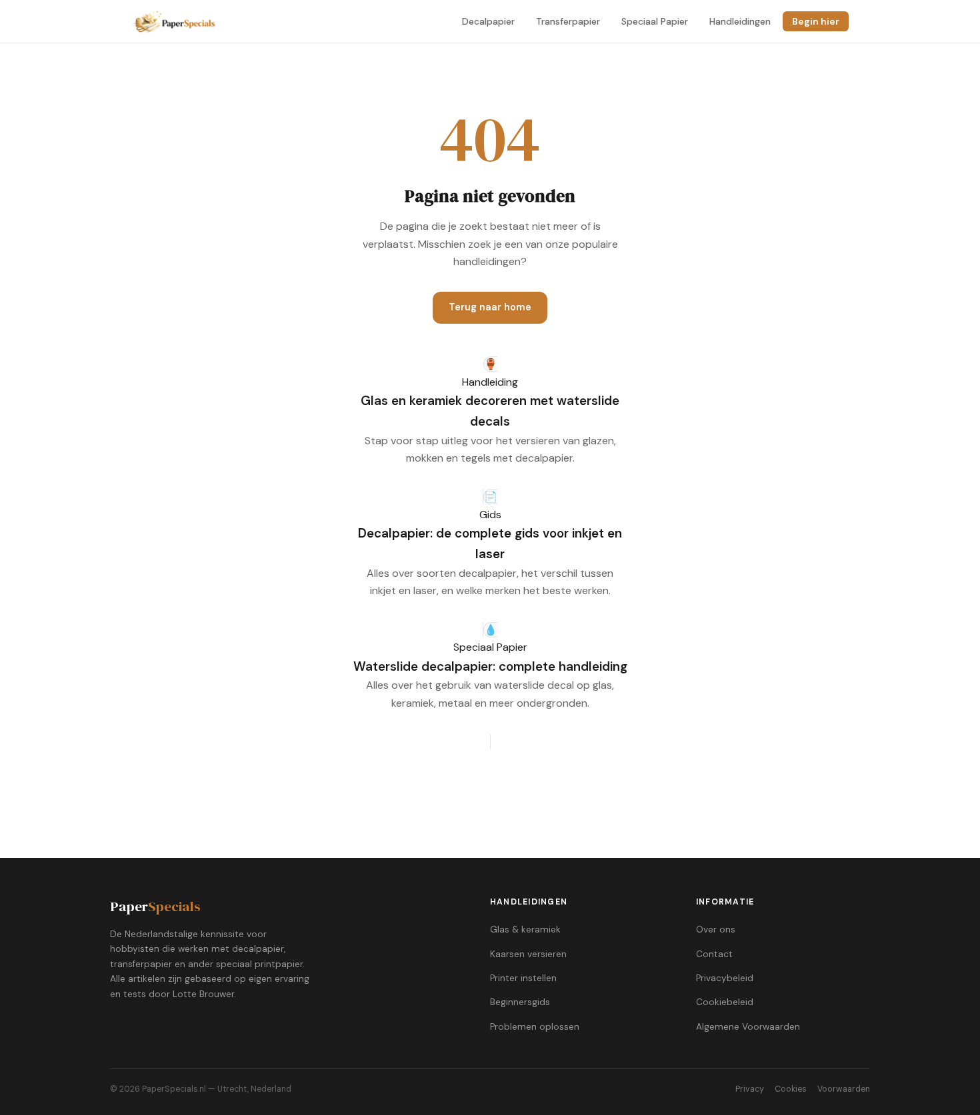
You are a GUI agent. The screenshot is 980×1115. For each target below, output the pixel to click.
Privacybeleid (724, 978)
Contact (714, 954)
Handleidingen (740, 21)
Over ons (715, 929)
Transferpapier (568, 21)
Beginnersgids (520, 1002)
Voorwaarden (843, 1089)
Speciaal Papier (654, 21)
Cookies (791, 1089)
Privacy (749, 1089)
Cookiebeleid (724, 1002)
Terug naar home (490, 307)
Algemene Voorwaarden (748, 1026)
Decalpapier (488, 21)
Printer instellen (523, 978)
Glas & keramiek (525, 929)
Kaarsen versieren (528, 954)
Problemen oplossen (534, 1026)
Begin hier (815, 21)
